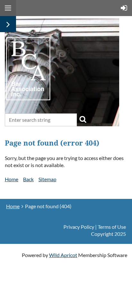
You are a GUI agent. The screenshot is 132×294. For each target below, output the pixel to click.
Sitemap (47, 179)
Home (11, 179)
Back (28, 179)
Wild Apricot (63, 255)
